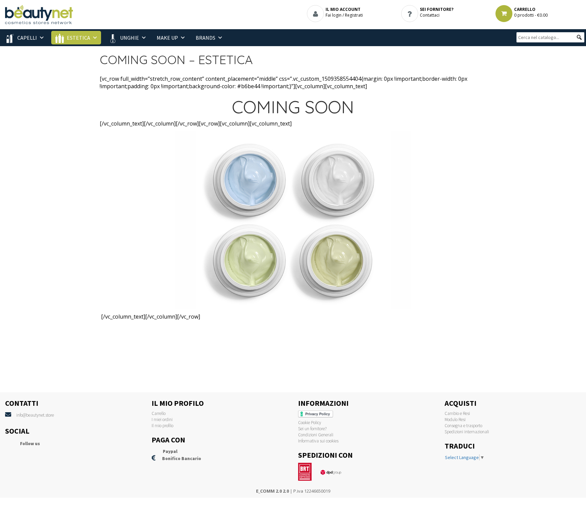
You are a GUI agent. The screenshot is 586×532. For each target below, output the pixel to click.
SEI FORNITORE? (436, 9)
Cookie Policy (309, 422)
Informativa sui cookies (318, 441)
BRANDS (205, 37)
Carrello (158, 413)
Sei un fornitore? (312, 429)
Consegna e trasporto (463, 426)
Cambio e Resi (457, 413)
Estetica (78, 37)
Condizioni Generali (315, 435)
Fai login (333, 15)
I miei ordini (162, 419)
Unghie (129, 37)
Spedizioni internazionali (467, 432)
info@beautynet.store (35, 415)
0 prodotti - (531, 15)
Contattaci (430, 15)
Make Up (167, 37)
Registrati (354, 15)
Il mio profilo (162, 426)
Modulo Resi (455, 419)
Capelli (27, 37)
